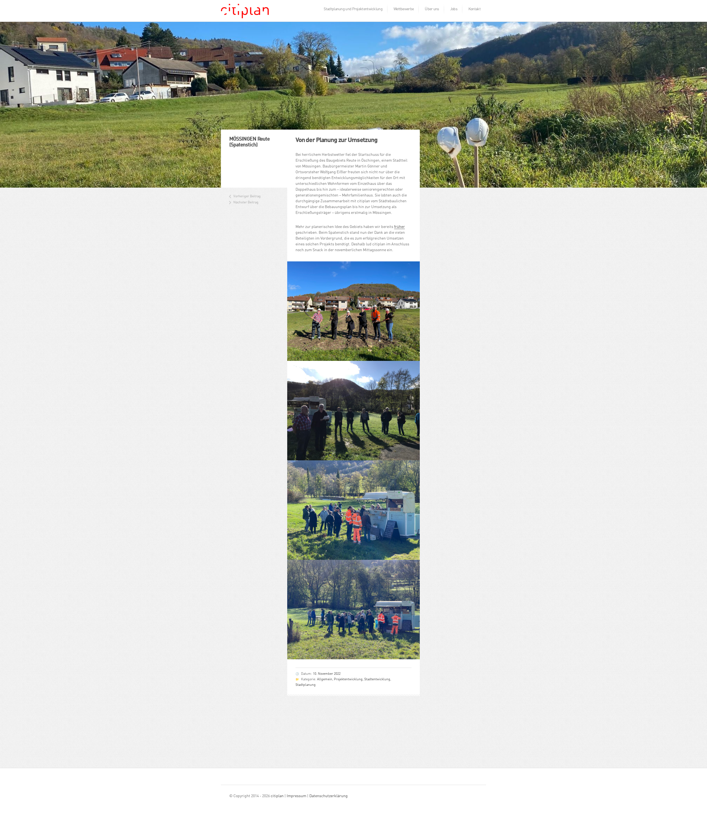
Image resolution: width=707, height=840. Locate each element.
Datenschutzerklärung (328, 796)
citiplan (277, 796)
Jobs (453, 9)
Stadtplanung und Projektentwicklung (353, 9)
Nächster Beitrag (245, 202)
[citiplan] (245, 13)
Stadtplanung (306, 685)
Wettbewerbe (404, 9)
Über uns (432, 9)
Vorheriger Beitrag (247, 196)
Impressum (296, 796)
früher (399, 227)
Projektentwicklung (348, 679)
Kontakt (474, 9)
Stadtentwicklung (377, 679)
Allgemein (324, 679)
